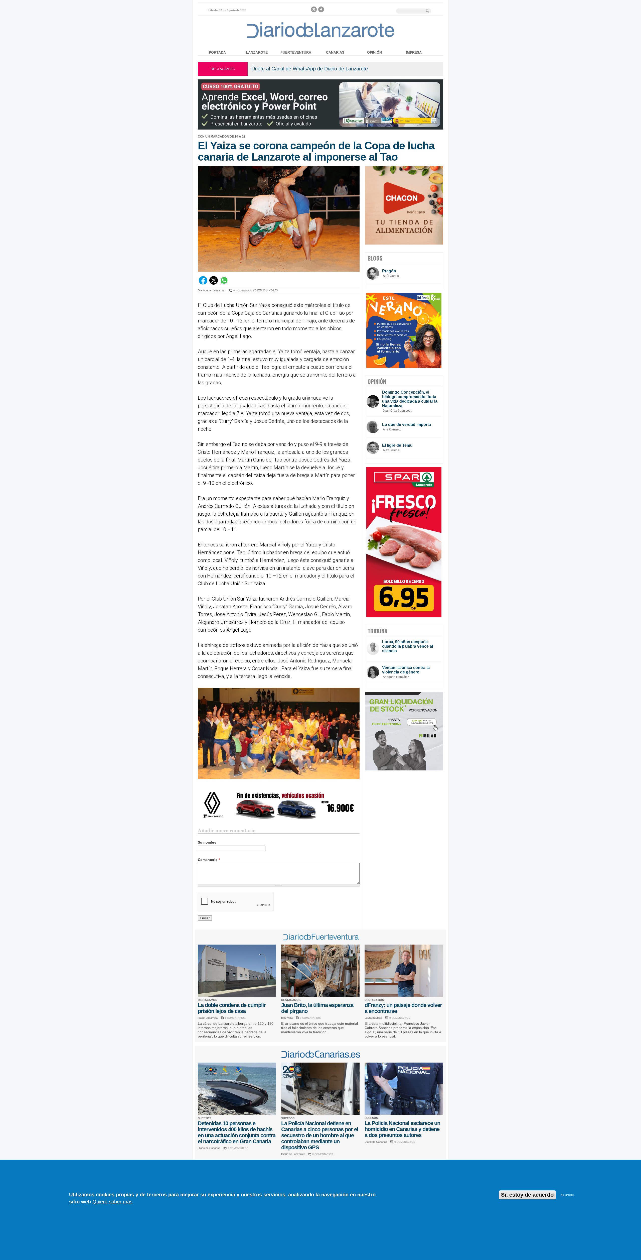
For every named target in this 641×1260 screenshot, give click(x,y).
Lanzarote (257, 52)
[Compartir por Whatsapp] (224, 283)
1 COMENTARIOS (235, 1017)
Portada (217, 52)
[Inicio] (321, 38)
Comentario (209, 860)
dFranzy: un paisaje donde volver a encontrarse (403, 1008)
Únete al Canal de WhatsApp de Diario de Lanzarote (309, 68)
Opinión (374, 52)
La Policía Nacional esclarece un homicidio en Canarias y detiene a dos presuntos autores (402, 1129)
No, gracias (567, 1194)
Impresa (414, 52)
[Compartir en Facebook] (203, 283)
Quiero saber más (112, 1201)
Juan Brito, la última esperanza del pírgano (317, 1008)
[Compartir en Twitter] (213, 283)
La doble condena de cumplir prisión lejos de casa (232, 1008)
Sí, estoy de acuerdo (527, 1195)
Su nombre (207, 842)
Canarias (335, 52)
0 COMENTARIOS (243, 290)
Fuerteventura (295, 52)
